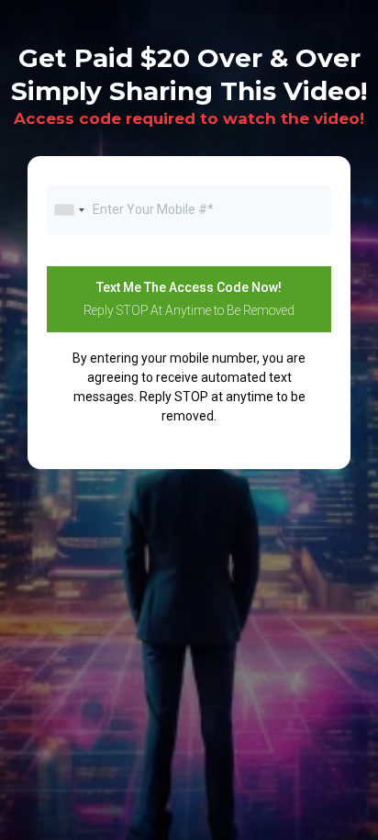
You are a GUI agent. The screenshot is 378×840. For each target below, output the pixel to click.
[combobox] (69, 209)
